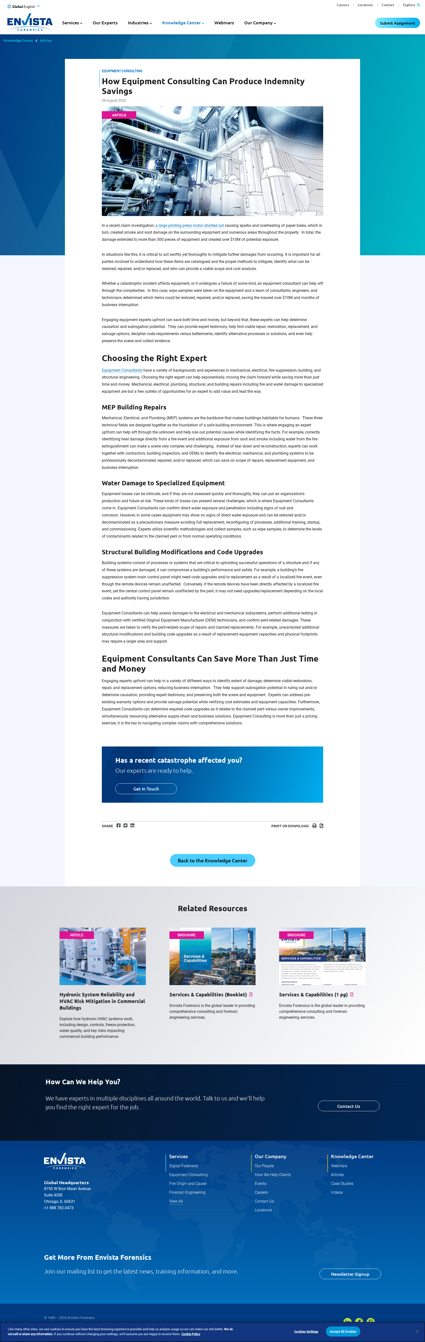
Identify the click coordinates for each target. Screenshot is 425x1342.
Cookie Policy (191, 1334)
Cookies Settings (306, 1331)
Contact (388, 4)
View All (176, 1201)
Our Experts (105, 22)
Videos (337, 1192)
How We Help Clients (273, 1174)
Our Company (270, 1156)
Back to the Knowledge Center (212, 860)
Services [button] (70, 22)
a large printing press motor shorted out (189, 225)
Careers (343, 4)
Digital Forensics (183, 1166)
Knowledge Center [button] (181, 22)
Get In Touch (146, 788)
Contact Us (348, 1106)
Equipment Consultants (122, 370)
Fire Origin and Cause (187, 1183)
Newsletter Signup (350, 1274)
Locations (365, 4)
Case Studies (342, 1183)
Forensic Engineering (187, 1192)
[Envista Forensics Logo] (65, 1161)
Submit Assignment (397, 23)
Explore (409, 4)
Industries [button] (138, 22)
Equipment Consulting (188, 1174)
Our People (264, 1166)
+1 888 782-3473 (59, 1208)
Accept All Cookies (343, 1331)
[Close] (417, 1331)
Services (178, 1156)
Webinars (224, 22)
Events (260, 1183)
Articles (46, 40)
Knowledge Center (18, 40)
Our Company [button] (258, 22)
